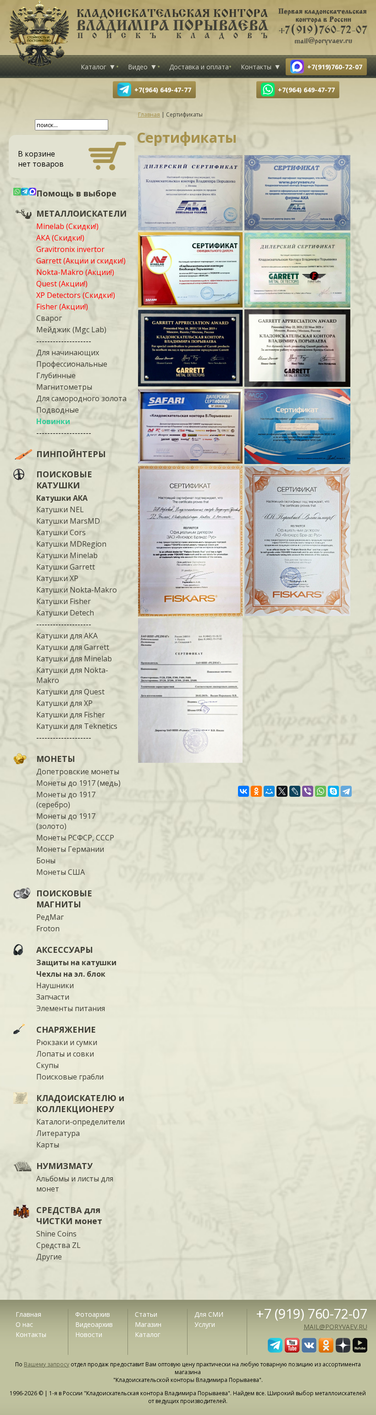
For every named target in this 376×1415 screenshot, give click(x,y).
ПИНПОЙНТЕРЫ (71, 453)
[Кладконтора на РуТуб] (360, 1350)
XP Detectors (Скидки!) (75, 295)
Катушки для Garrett (72, 647)
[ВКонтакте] (243, 791)
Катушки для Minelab (74, 659)
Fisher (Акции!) (62, 307)
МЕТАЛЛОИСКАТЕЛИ (81, 213)
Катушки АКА (62, 498)
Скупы (47, 1065)
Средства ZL (58, 1245)
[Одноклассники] (256, 791)
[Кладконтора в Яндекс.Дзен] (343, 1350)
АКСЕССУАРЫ (64, 949)
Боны (45, 861)
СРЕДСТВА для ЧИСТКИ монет (69, 1215)
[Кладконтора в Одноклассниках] (326, 1350)
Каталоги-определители (80, 1122)
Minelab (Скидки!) (67, 226)
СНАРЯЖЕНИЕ (66, 1029)
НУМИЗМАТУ (64, 1165)
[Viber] (307, 791)
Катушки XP (57, 578)
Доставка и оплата (199, 66)
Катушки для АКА (67, 636)
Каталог (93, 66)
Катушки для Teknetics (76, 726)
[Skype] (333, 791)
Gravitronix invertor (70, 249)
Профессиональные (71, 364)
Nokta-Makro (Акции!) (75, 272)
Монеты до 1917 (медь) (78, 783)
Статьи (146, 1314)
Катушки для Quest (70, 692)
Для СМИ (208, 1314)
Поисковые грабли (70, 1077)
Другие (49, 1257)
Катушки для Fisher (70, 715)
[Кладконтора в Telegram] (275, 1350)
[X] (282, 791)
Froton (48, 928)
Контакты (256, 66)
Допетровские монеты (77, 771)
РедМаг (50, 917)
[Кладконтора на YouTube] (292, 1350)
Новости (88, 1334)
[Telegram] (346, 791)
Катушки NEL (60, 509)
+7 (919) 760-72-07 (311, 1313)
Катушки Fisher (63, 601)
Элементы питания (70, 1008)
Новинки (53, 421)
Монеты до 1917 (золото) (65, 821)
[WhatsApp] (320, 791)
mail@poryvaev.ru (335, 1326)
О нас (24, 1324)
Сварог (49, 318)
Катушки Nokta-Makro (76, 590)
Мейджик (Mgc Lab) (71, 329)
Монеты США (60, 872)
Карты (47, 1145)
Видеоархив (94, 1324)
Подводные (57, 410)
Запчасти (52, 997)
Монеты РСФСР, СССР (75, 838)
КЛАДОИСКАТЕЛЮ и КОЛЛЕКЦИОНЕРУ (80, 1103)
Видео (138, 66)
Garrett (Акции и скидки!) (81, 261)
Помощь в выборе (76, 193)
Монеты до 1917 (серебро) (65, 799)
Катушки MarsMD (68, 521)
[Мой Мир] (269, 791)
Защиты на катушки (76, 962)
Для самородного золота (81, 398)
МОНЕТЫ (55, 758)
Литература (58, 1133)
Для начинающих (67, 352)
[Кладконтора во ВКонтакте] (309, 1350)
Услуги (204, 1324)
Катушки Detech (65, 613)
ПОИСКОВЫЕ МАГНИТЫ (64, 899)
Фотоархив (92, 1314)
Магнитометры (64, 387)
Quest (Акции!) (62, 284)
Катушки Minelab (67, 555)
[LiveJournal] (294, 791)
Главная (28, 1314)
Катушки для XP (64, 703)
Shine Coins (56, 1234)
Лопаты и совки (65, 1054)
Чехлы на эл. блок (70, 974)
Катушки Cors (61, 532)
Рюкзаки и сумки (66, 1042)
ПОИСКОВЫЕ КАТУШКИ (64, 480)
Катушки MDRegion (71, 544)
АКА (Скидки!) (60, 238)
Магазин (148, 1324)
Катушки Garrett (65, 567)
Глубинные (56, 375)
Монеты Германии (70, 849)
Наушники (55, 985)
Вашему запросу (46, 1364)
